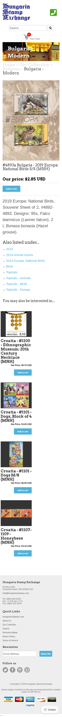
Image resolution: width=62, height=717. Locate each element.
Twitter (5, 670)
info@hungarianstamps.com (16, 593)
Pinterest (27, 670)
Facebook (12, 670)
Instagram (20, 670)
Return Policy (9, 636)
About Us (7, 621)
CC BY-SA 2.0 (34, 692)
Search (6, 628)
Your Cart (34, 38)
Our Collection (9, 624)
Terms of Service (10, 640)
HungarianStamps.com (13, 617)
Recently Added (10, 632)
